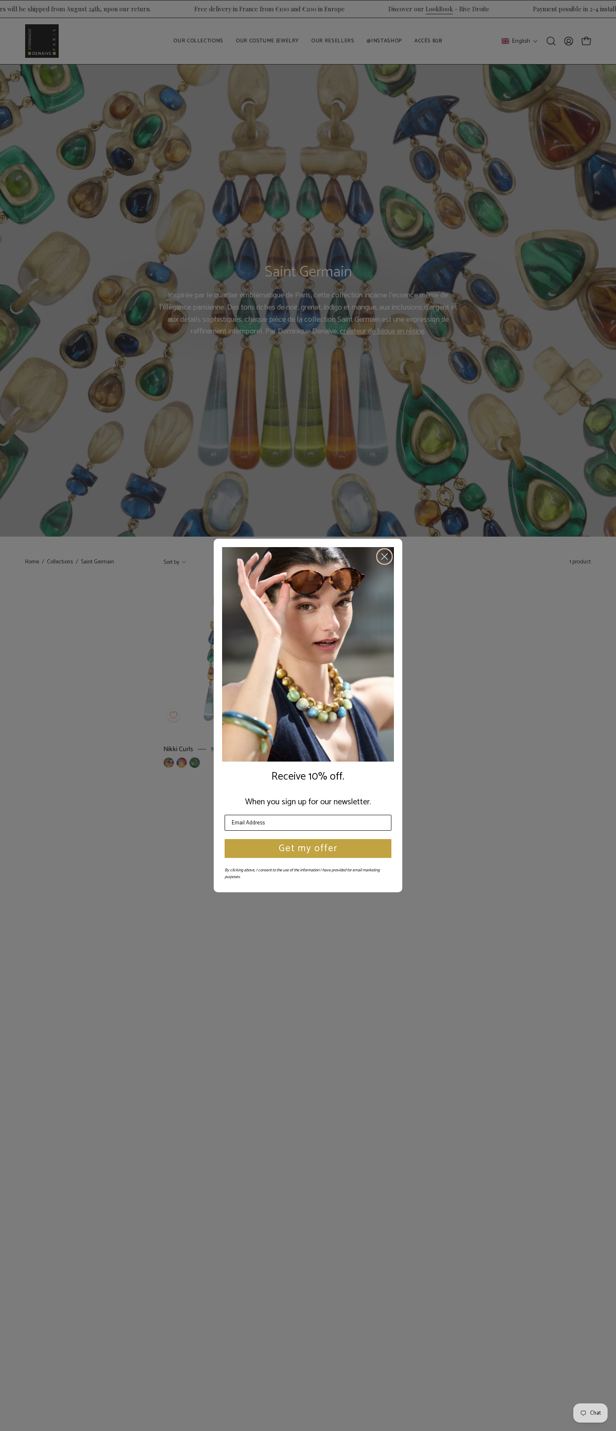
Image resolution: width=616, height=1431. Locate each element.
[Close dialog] (384, 556)
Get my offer (308, 848)
